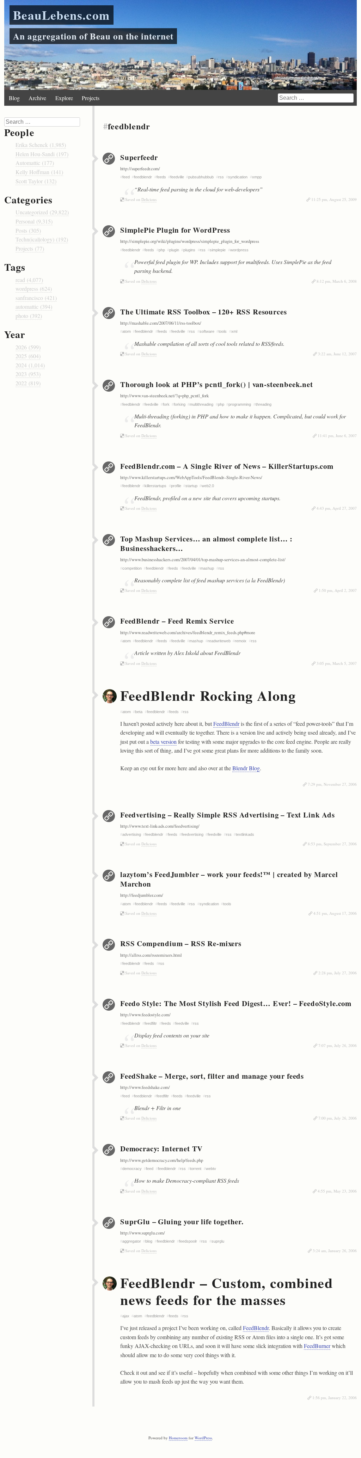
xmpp (257, 177)
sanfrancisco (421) (36, 297)
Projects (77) (30, 248)
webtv (211, 1168)
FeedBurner (317, 1345)
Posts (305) (28, 230)
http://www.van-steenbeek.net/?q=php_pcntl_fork (164, 395)
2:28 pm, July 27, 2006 (337, 972)
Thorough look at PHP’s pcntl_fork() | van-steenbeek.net (216, 384)
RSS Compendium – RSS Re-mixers (180, 943)
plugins (189, 250)
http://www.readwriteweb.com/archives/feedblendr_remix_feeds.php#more (187, 632)
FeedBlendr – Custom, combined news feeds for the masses (226, 1291)
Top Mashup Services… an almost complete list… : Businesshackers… (206, 543)
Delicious (149, 199)
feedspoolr (188, 1241)
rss (221, 177)
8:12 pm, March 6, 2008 (337, 281)
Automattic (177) (35, 162)
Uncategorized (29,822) (42, 212)
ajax (125, 1316)
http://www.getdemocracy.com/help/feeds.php (161, 1160)
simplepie (218, 250)
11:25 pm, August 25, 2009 (334, 199)
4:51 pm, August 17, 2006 (335, 913)
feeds (161, 177)
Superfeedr (139, 157)
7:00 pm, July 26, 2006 (337, 1118)
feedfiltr (151, 1023)
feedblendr (143, 177)
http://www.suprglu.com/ (142, 1233)
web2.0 (208, 486)
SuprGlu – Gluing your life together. (182, 1221)
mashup (207, 568)
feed (149, 1168)
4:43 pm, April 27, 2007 (337, 508)
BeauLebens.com (61, 15)
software (207, 331)
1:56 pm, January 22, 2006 (334, 1397)
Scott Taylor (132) (36, 181)
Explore (64, 98)
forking (179, 404)
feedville (177, 177)
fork (166, 404)
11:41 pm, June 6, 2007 (337, 435)
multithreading (201, 404)
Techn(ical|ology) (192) (42, 239)
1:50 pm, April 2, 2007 (338, 590)
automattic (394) (34, 306)
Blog (14, 98)
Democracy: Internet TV (161, 1148)
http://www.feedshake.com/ (145, 1087)
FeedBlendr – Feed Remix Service (177, 620)
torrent (195, 1168)
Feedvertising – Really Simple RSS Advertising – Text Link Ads (227, 814)
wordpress (239, 250)
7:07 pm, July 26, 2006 (337, 1045)
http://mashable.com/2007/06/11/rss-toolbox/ (160, 323)
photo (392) (29, 315)
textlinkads (245, 834)
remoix (240, 641)
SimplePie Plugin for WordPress (175, 230)
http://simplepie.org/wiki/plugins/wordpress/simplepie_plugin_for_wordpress (189, 241)
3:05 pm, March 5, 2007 (337, 663)
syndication (237, 177)
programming (239, 404)
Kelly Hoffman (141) (39, 172)
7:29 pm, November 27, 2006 (332, 784)
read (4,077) (29, 279)
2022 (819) (28, 383)
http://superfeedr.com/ (140, 168)
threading (263, 404)
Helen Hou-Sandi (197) (42, 154)
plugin (174, 250)
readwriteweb (219, 641)
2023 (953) (28, 374)
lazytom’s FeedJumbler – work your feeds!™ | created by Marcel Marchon (229, 879)
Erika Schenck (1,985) (41, 144)
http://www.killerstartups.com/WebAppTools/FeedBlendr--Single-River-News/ (191, 477)
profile (176, 486)
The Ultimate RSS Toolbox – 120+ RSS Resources (203, 311)
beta (138, 712)
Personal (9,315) (34, 221)
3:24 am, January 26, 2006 (335, 1250)
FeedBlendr (226, 723)
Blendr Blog (246, 768)
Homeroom (178, 1437)
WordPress (203, 1437)
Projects (90, 98)
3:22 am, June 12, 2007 (337, 353)
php (162, 250)
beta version (163, 741)
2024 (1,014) (30, 365)
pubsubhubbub (201, 177)
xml (234, 331)
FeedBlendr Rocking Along (208, 695)
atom (126, 712)
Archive (37, 98)
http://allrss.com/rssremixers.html (151, 955)
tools (223, 331)
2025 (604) (28, 356)
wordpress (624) (34, 288)
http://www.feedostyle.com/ (145, 1014)
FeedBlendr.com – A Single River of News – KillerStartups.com (227, 466)
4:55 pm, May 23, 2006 (337, 1191)
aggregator (131, 1241)
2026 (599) (28, 347)
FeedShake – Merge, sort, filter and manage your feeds (212, 1076)
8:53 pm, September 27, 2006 (332, 843)
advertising (131, 834)
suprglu (218, 1241)
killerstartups (155, 486)
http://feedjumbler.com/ (141, 895)
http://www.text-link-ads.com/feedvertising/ (160, 826)
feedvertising (192, 834)
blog (148, 1241)
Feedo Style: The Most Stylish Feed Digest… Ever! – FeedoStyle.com (235, 1003)
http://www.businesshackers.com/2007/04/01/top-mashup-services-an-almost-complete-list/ (203, 559)
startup (191, 486)
